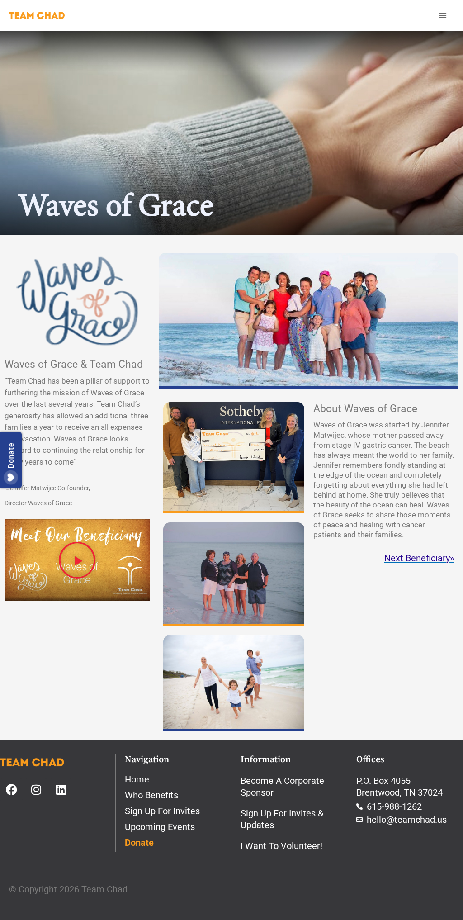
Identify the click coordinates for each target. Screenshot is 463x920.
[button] (77, 560)
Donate (139, 842)
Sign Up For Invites (162, 811)
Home (137, 779)
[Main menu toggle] (442, 15)
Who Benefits (151, 795)
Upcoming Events (160, 826)
